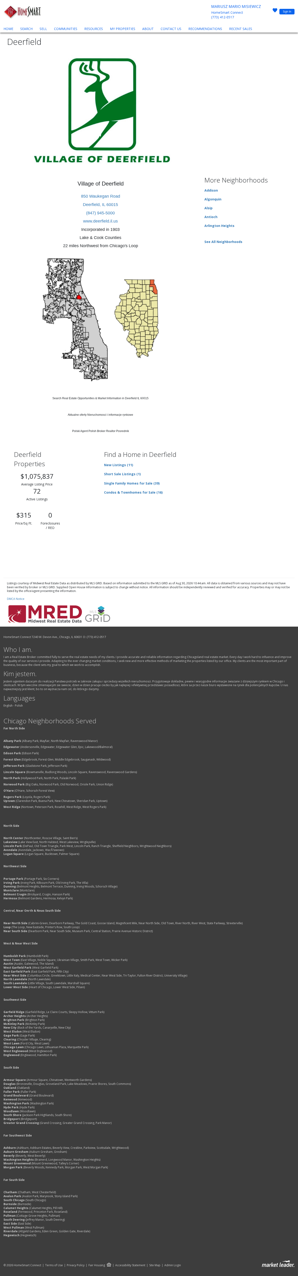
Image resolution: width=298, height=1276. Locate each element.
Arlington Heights (219, 225)
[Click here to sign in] (275, 11)
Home (8, 29)
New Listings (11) (118, 465)
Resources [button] (93, 29)
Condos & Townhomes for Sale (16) (133, 492)
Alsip (208, 208)
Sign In (287, 11)
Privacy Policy (76, 1265)
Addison (211, 190)
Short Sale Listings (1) (122, 474)
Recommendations (205, 29)
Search (26, 29)
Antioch (210, 217)
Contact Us (171, 29)
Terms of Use (54, 1265)
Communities (65, 29)
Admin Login (172, 1265)
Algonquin (212, 199)
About (148, 29)
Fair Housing (96, 1265)
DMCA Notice (15, 599)
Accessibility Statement (130, 1265)
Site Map (154, 1265)
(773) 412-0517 (222, 17)
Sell (43, 29)
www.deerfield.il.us (100, 221)
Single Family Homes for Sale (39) (132, 483)
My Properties (122, 29)
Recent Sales (240, 29)
